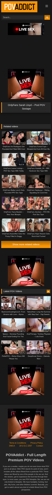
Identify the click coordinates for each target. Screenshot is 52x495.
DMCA (12, 446)
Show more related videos (26, 244)
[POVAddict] (21, 7)
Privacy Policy (36, 443)
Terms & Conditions (17, 443)
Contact (39, 446)
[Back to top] (44, 487)
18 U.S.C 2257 (25, 446)
